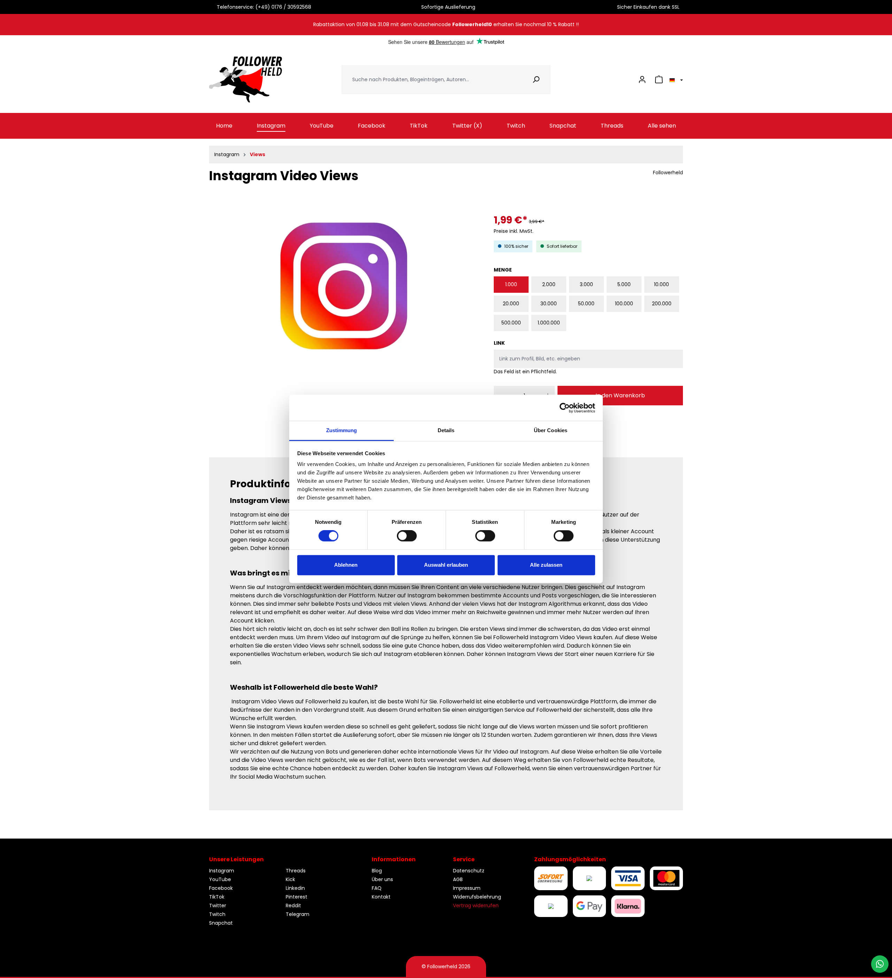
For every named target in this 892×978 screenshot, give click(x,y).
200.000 (661, 303)
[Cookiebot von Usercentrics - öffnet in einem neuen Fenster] (564, 408)
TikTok (216, 896)
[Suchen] (536, 79)
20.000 (511, 303)
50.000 (586, 303)
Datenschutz (468, 870)
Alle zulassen (546, 565)
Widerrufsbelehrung (477, 896)
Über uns (382, 879)
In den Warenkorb (620, 395)
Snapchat (221, 922)
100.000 (624, 303)
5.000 (624, 284)
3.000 (586, 284)
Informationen (394, 859)
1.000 (511, 284)
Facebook (221, 888)
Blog (377, 870)
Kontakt (381, 896)
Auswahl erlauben (446, 565)
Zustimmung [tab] (341, 430)
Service (464, 859)
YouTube (220, 879)
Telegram (297, 914)
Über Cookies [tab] (550, 430)
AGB (458, 879)
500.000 (511, 322)
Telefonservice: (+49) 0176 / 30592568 (262, 6)
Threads (296, 870)
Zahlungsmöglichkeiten (570, 859)
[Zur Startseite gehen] (245, 79)
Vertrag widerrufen (476, 905)
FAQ (377, 888)
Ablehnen (345, 565)
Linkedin (295, 888)
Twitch (217, 914)
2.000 (548, 284)
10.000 (661, 284)
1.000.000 (549, 322)
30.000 (548, 303)
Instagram (221, 870)
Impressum (466, 888)
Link (499, 342)
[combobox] (431, 79)
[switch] (407, 536)
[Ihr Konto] (642, 79)
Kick (290, 879)
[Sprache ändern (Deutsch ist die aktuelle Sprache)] (675, 79)
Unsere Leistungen (236, 859)
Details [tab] (446, 430)
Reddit (293, 905)
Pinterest (296, 896)
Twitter (217, 905)
